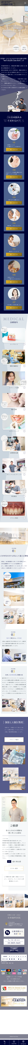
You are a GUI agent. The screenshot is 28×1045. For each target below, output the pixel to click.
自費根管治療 (14, 453)
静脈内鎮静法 (14, 366)
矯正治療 (14, 409)
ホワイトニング (14, 431)
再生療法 (14, 496)
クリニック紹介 (14, 740)
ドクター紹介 (14, 868)
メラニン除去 (14, 518)
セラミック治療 (14, 388)
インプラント (14, 344)
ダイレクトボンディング (14, 475)
